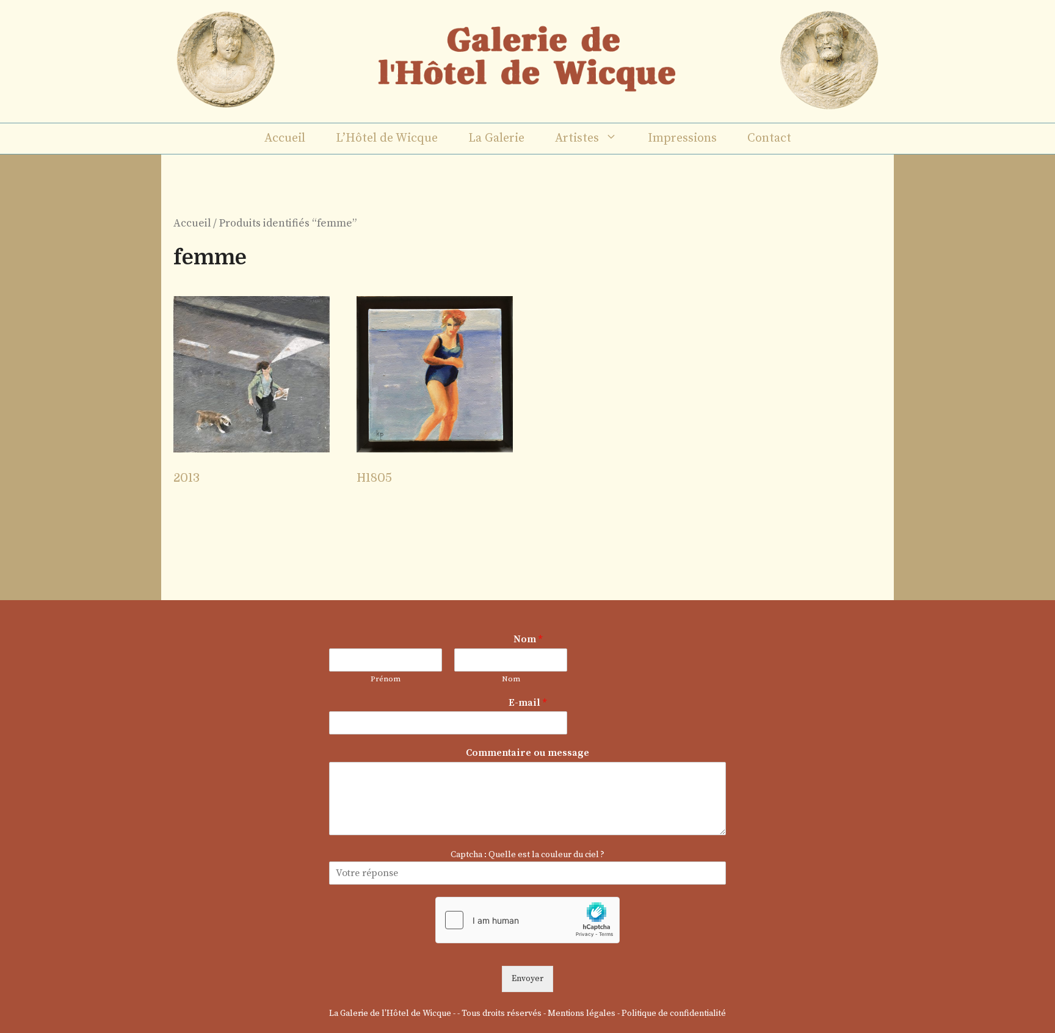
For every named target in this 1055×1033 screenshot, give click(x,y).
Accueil (284, 138)
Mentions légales (581, 1013)
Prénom (386, 679)
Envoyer (527, 978)
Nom (527, 639)
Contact (769, 138)
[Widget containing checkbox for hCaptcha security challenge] (527, 920)
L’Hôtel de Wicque (387, 138)
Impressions (682, 138)
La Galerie (496, 138)
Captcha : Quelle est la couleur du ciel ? (527, 854)
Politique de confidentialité (674, 1013)
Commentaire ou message (527, 753)
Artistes (577, 138)
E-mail (527, 703)
